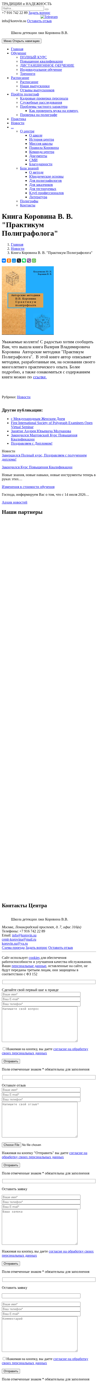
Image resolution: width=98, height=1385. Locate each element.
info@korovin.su (24, 935)
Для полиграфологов (45, 180)
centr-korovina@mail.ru (19, 939)
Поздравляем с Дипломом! (31, 443)
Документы (38, 156)
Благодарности (40, 164)
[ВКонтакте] (4, 261)
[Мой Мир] (14, 261)
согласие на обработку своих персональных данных (45, 1051)
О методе (36, 172)
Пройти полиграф (25, 94)
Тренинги (27, 74)
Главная (17, 49)
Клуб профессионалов (46, 193)
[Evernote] (24, 261)
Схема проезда (13, 948)
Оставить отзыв (39, 21)
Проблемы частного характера (43, 106)
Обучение (18, 53)
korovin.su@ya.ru (15, 943)
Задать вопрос (39, 13)
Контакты (27, 205)
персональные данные (29, 966)
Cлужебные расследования (41, 102)
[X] (19, 261)
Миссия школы (41, 143)
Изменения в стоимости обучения (28, 487)
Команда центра (41, 152)
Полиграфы (29, 201)
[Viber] (29, 261)
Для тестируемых (42, 189)
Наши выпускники (35, 86)
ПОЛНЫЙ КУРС (33, 57)
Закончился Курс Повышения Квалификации (37, 467)
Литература (38, 197)
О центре (27, 131)
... (12, 127)
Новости (17, 123)
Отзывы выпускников (37, 90)
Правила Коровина (44, 148)
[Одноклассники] (9, 261)
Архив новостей (14, 502)
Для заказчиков (41, 185)
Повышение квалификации (41, 61)
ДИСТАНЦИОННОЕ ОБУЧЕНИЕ (47, 65)
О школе (35, 135)
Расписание (20, 78)
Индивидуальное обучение (41, 69)
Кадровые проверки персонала (44, 98)
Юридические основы (46, 176)
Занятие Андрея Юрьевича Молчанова (41, 431)
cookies (34, 958)
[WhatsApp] (34, 261)
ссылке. (40, 377)
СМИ (33, 160)
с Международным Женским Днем (38, 419)
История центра (41, 139)
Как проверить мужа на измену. (53, 111)
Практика (18, 119)
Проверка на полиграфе (38, 115)
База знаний (29, 168)
